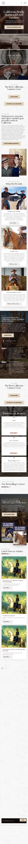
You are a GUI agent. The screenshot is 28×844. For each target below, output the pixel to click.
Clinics (3, 791)
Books (3, 793)
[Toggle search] (21, 3)
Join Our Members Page (14, 27)
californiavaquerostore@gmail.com (11, 809)
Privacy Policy (22, 838)
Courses (12, 791)
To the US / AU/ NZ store (14, 104)
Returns (17, 838)
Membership (13, 789)
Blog (11, 793)
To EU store (14, 97)
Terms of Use (4, 838)
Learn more (7, 335)
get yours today (9, 514)
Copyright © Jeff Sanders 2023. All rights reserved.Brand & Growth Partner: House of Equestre (14, 828)
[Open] (25, 3)
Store (2, 789)
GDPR (11, 838)
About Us (3, 795)
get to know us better (11, 143)
